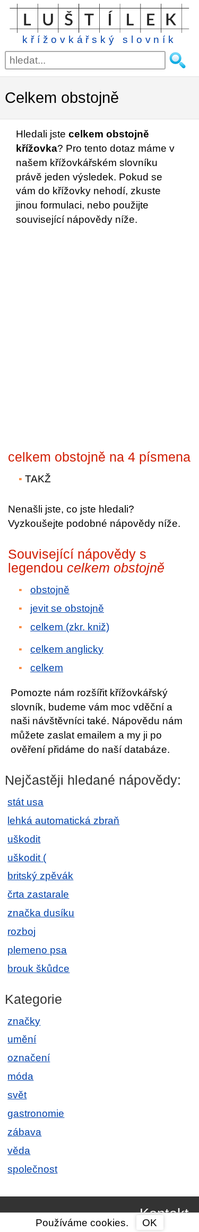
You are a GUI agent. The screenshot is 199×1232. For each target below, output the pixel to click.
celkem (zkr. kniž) (69, 626)
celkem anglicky (66, 649)
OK (149, 1222)
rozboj (21, 931)
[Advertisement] (99, 334)
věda (18, 1150)
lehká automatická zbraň (63, 820)
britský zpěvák (40, 875)
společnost (32, 1169)
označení (28, 1057)
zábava (24, 1132)
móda (20, 1076)
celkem (46, 667)
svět (17, 1094)
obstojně (50, 589)
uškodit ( (26, 857)
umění (21, 1039)
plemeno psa (37, 950)
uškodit (23, 839)
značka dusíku (40, 912)
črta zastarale (38, 894)
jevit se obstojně (67, 608)
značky (23, 1021)
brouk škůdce (38, 968)
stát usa (25, 802)
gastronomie (35, 1113)
